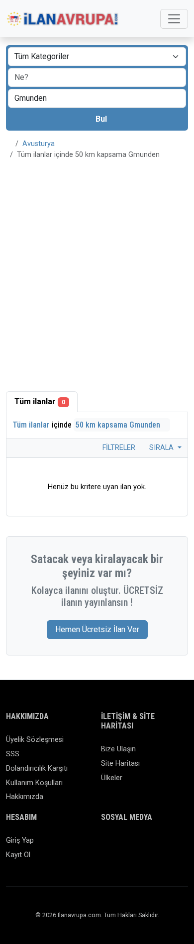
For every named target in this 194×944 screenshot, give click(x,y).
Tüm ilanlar (39, 401)
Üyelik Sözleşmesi (35, 739)
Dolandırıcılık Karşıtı (37, 768)
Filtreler (117, 447)
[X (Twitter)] (121, 845)
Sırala (162, 447)
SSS (12, 754)
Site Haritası (120, 763)
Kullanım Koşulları (34, 783)
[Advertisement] (97, 269)
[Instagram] (136, 845)
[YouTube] (179, 845)
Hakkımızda (24, 797)
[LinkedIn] (150, 845)
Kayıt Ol (18, 855)
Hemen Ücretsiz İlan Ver (97, 629)
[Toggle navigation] (174, 19)
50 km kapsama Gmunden (119, 425)
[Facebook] (107, 845)
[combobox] (97, 98)
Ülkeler (111, 778)
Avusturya (38, 144)
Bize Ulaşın (118, 749)
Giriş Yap (20, 840)
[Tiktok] (165, 845)
